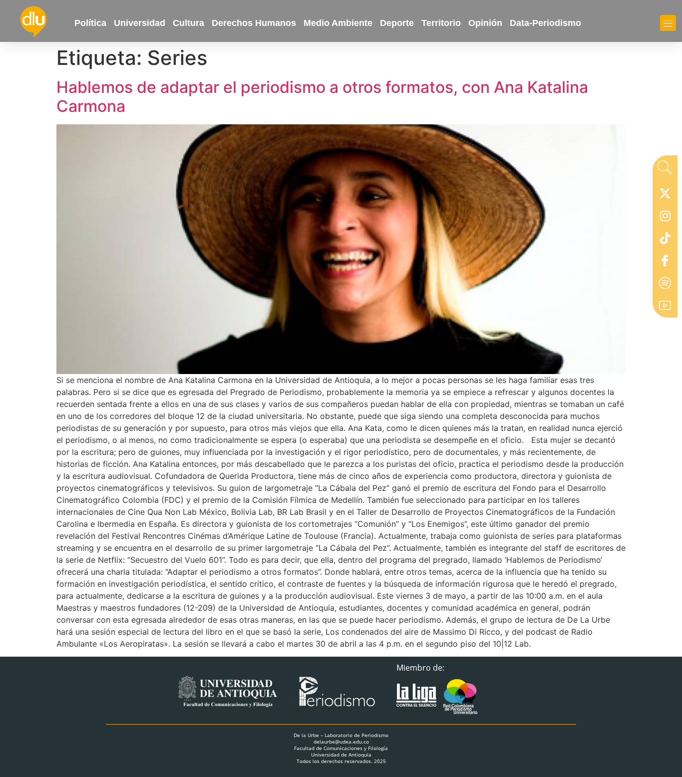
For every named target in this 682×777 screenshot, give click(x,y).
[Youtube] (665, 308)
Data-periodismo (545, 23)
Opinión (485, 23)
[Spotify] (665, 285)
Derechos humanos (254, 23)
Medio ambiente (338, 23)
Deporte (397, 23)
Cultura (188, 23)
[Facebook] (665, 263)
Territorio (441, 23)
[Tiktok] (665, 240)
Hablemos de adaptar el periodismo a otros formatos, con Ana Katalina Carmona (322, 96)
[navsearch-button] (665, 170)
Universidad (139, 23)
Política (90, 23)
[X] (665, 195)
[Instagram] (665, 218)
